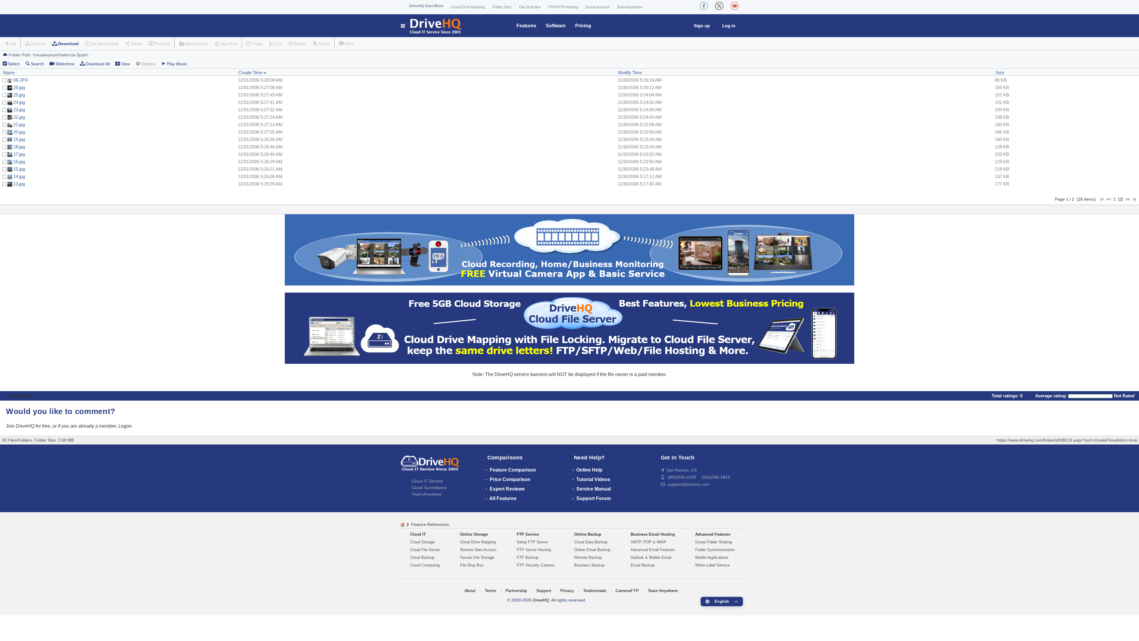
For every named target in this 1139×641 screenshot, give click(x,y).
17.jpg (19, 154)
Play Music (177, 63)
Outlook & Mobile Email (651, 557)
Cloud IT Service (427, 481)
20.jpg (19, 131)
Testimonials (594, 590)
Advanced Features (712, 534)
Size (999, 72)
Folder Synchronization (715, 550)
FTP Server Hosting (534, 550)
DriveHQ (541, 600)
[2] (1120, 199)
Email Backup (643, 565)
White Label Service (712, 565)
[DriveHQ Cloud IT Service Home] (431, 26)
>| (1134, 199)
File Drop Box (530, 7)
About (469, 590)
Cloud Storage (422, 542)
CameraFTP (627, 590)
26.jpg (19, 87)
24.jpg (19, 102)
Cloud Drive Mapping (468, 7)
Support (543, 590)
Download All (98, 63)
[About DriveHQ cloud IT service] (430, 466)
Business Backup (589, 565)
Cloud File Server (425, 550)
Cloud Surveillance (429, 487)
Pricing (583, 25)
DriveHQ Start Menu (426, 6)
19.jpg (19, 139)
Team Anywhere (629, 7)
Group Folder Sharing (713, 542)
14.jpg (19, 176)
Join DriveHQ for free (28, 426)
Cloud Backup (422, 557)
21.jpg (19, 124)
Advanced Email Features (653, 550)
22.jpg (19, 117)
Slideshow (64, 63)
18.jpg (19, 146)
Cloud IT (418, 534)
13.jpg (19, 183)
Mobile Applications (711, 557)
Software (556, 25)
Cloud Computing (425, 565)
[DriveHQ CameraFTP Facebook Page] (704, 6)
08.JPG (20, 79)
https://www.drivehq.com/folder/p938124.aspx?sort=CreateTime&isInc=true (1067, 440)
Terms (490, 590)
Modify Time (630, 72)
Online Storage (474, 534)
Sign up (702, 25)
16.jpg (19, 161)
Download (68, 43)
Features (526, 25)
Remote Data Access (478, 550)
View (125, 63)
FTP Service (528, 534)
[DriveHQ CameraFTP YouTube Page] (735, 6)
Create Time (250, 72)
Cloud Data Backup (590, 542)
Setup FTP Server (532, 542)
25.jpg (19, 94)
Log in (728, 25)
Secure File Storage (477, 557)
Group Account (597, 7)
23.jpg (19, 109)
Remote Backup (588, 557)
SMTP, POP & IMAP (648, 542)
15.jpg (19, 169)
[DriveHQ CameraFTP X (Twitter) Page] (719, 6)
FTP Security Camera (535, 565)
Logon (125, 426)
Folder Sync (502, 7)
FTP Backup (527, 557)
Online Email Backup (592, 550)
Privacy (567, 590)
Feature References (430, 524)
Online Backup (587, 534)
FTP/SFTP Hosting (563, 7)
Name (9, 72)
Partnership (516, 590)
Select (14, 63)
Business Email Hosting (653, 534)
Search (37, 63)
